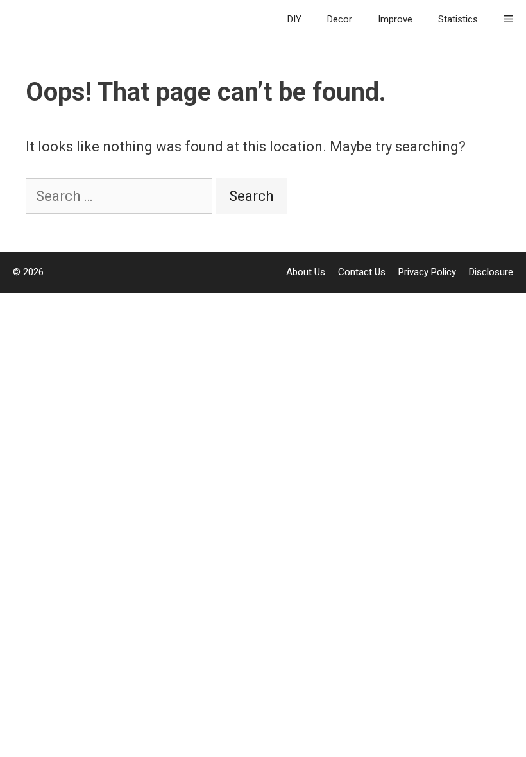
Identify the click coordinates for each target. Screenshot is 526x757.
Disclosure (491, 272)
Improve (395, 19)
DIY (294, 19)
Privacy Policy (427, 272)
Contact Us (362, 272)
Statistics (458, 19)
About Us (305, 272)
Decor (339, 19)
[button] (508, 19)
